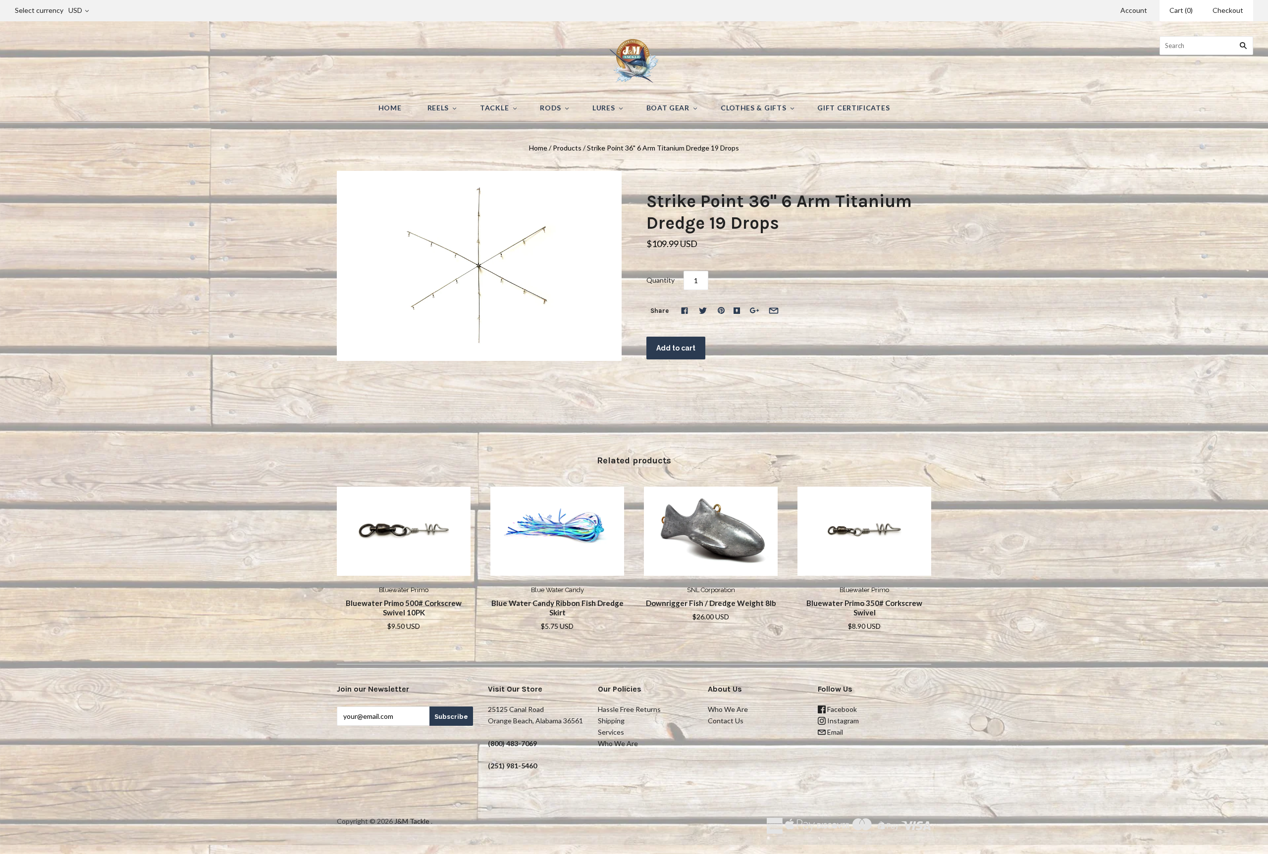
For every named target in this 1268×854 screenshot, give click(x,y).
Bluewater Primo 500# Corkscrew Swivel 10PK (404, 608)
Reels (438, 107)
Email (834, 732)
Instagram (842, 720)
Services (611, 732)
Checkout (1228, 10)
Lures (603, 107)
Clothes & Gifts (754, 107)
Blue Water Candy (557, 590)
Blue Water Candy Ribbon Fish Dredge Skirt (557, 608)
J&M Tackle (411, 821)
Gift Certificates (853, 107)
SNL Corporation (711, 590)
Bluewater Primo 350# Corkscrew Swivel (864, 608)
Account (1133, 10)
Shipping (611, 720)
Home (390, 107)
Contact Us (725, 720)
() (1181, 10)
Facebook (841, 709)
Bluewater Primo (403, 590)
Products (567, 148)
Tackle (494, 107)
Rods (550, 107)
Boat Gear (667, 107)
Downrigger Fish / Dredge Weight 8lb (711, 603)
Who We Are (618, 743)
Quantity (660, 280)
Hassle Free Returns (629, 709)
